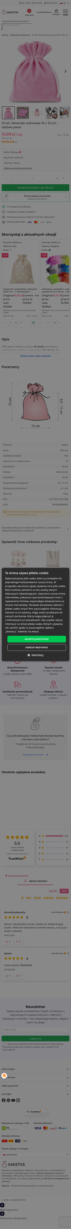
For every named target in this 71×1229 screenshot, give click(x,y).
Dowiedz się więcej (28, 631)
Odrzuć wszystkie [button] (36, 647)
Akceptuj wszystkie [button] (37, 639)
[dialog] (35, 614)
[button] (35, 655)
